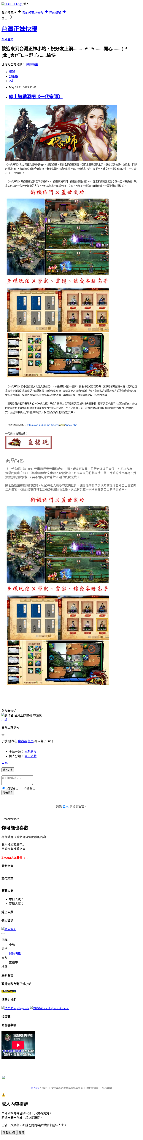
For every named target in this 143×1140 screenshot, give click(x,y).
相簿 (12, 71)
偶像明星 (32, 64)
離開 (21, 1132)
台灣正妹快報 (19, 29)
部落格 (13, 76)
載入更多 (8, 770)
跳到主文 (7, 39)
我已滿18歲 (9, 1132)
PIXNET (43, 1088)
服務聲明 (107, 1088)
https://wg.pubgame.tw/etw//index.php (52, 425)
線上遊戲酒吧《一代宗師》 (36, 96)
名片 (12, 80)
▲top (4, 762)
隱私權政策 (92, 1088)
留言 (31, 741)
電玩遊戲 (30, 756)
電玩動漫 (30, 751)
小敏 (4, 719)
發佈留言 (8, 792)
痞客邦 (22, 741)
